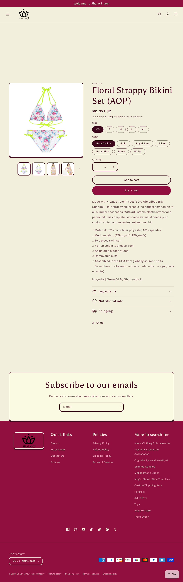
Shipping (112, 116)
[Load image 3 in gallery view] (53, 168)
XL (143, 129)
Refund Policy (101, 449)
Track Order (58, 449)
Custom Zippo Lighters (148, 485)
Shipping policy (110, 574)
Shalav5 (21, 574)
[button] (7, 14)
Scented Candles (144, 466)
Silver (162, 143)
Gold (123, 143)
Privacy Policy (101, 443)
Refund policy (55, 574)
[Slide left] (13, 169)
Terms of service (91, 574)
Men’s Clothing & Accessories (152, 443)
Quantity (97, 159)
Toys (137, 504)
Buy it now (131, 190)
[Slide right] (79, 169)
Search (55, 443)
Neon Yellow (104, 143)
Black (121, 151)
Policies (55, 462)
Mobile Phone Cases (146, 473)
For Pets (139, 491)
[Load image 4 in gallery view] (67, 168)
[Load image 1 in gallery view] (24, 168)
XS (98, 129)
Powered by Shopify (35, 574)
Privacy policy (72, 574)
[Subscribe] (119, 407)
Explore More (142, 510)
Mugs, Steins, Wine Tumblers (152, 479)
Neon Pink (102, 151)
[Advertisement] (91, 50)
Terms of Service (103, 462)
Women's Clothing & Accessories (146, 451)
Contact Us (57, 455)
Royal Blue (143, 143)
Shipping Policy (102, 455)
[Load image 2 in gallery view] (38, 168)
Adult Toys (140, 498)
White (138, 151)
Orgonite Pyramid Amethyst (151, 460)
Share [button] (100, 322)
